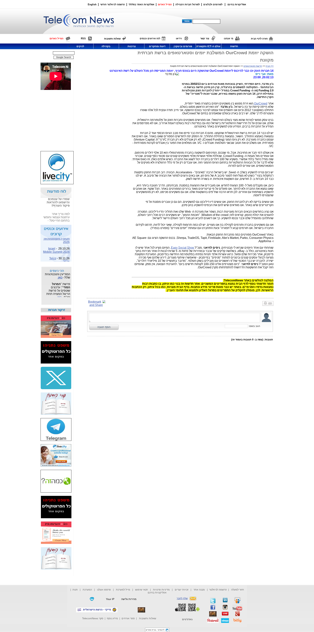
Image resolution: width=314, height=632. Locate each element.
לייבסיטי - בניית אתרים (155, 630)
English (92, 4)
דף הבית (269, 66)
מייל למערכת (123, 589)
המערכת (87, 589)
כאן (60, 275)
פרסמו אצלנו (104, 589)
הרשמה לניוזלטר (218, 589)
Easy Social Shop (182, 247)
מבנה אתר (199, 589)
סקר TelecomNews (92, 618)
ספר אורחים (128, 618)
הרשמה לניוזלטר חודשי (113, 4)
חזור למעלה (237, 589)
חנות (75, 589)
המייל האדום (165, 4)
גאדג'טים (187, 619)
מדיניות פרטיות (161, 589)
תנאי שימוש (141, 589)
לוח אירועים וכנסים (150, 38)
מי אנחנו (228, 38)
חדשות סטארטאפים (252, 66)
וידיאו (179, 38)
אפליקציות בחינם (157, 592)
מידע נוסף (112, 618)
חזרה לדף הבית (259, 38)
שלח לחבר (182, 598)
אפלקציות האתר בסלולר (141, 4)
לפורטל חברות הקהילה (187, 4)
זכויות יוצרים (181, 589)
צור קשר (204, 38)
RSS (83, 38)
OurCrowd (260, 103)
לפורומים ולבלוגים (212, 4)
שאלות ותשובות (147, 618)
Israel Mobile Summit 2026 (56, 248)
